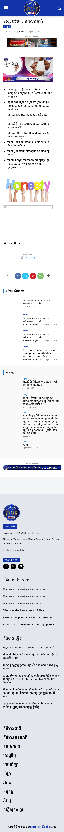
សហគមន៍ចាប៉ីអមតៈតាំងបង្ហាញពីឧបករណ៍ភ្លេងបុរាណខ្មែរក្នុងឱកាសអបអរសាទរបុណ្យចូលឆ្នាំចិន (40, 401)
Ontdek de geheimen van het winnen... (28, 617)
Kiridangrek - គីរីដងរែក (40, 826)
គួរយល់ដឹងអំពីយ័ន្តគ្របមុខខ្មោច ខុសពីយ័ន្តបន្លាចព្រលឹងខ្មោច (40, 383)
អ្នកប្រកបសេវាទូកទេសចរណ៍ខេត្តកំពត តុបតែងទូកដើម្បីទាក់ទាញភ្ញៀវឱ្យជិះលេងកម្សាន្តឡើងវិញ (28, 705)
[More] (48, 276)
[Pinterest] (33, 276)
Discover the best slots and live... (24, 610)
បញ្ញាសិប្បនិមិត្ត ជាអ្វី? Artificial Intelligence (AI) (30, 648)
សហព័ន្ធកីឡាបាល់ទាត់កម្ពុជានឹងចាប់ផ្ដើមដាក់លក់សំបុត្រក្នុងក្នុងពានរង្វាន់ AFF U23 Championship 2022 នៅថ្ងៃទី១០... (31, 679)
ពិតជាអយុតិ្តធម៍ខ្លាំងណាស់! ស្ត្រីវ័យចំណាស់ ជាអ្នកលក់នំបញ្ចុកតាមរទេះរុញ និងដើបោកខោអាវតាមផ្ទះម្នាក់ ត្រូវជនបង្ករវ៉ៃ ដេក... (31, 693)
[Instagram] (13, 566)
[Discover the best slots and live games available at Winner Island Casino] (12, 352)
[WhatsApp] (40, 276)
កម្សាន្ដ (7, 26)
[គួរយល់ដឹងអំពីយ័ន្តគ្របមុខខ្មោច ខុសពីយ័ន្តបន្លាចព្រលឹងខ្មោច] (12, 384)
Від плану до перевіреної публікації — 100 (36, 301)
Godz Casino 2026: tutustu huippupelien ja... (31, 625)
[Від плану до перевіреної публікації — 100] (12, 302)
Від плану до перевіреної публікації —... (25, 589)
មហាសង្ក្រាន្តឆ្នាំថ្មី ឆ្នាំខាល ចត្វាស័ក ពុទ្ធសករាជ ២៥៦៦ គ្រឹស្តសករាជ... (31, 667)
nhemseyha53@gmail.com (33, 324)
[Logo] (32, 8)
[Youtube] (21, 566)
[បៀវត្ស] (12, 446)
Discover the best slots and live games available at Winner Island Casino (40, 353)
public (25, 297)
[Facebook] (18, 276)
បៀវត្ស (25, 444)
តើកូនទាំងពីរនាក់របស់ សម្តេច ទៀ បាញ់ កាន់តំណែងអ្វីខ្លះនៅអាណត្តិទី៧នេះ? (31, 656)
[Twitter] (25, 276)
